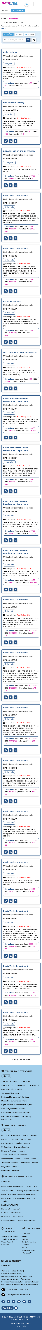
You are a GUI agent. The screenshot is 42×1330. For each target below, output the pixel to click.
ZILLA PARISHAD (7, 1190)
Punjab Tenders (23, 1143)
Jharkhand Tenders (9, 1162)
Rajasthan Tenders (9, 1139)
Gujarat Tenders (30, 1135)
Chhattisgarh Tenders (11, 1158)
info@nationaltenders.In (19, 1294)
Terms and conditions (21, 1323)
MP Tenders (26, 1139)
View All (6, 1076)
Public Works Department (12, 1186)
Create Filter (19, 10)
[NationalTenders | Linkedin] (13, 1301)
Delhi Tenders (7, 1143)
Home (3, 19)
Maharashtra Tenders (10, 1135)
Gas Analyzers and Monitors (13, 1108)
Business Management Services (15, 1097)
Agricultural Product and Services (15, 1081)
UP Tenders (6, 1147)
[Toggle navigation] (36, 4)
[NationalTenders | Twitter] (8, 1301)
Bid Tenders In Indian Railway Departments (19, 1284)
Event (24, 1236)
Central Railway (8, 1220)
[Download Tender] (10, 92)
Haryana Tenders (21, 1147)
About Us (26, 1233)
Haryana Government (10, 1209)
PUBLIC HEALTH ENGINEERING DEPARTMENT (18, 1194)
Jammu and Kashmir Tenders (14, 1155)
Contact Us (27, 1253)
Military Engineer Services (28, 1190)
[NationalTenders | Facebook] (3, 1301)
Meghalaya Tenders (10, 1166)
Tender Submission (9, 1236)
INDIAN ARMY (32, 1186)
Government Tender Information (15, 1279)
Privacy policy (21, 1326)
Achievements (28, 1250)
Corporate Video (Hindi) (11, 1273)
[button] (34, 40)
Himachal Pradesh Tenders (13, 1151)
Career (25, 1239)
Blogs (24, 1247)
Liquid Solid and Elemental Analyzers (16, 1105)
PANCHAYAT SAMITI (9, 1205)
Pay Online (7, 1308)
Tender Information (9, 1239)
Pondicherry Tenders (10, 1170)
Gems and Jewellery (10, 1093)
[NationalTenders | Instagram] (29, 1301)
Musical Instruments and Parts (14, 1101)
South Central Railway (10, 1213)
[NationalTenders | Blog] (24, 1301)
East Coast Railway (26, 1220)
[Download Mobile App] (16, 1308)
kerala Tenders (30, 1158)
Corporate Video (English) (12, 1271)
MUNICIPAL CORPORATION (12, 1216)
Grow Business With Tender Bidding (16, 1276)
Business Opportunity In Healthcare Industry (20, 1282)
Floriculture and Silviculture (27, 1085)
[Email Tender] (15, 92)
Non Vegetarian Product (11, 1089)
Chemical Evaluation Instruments (15, 1112)
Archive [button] (30, 34)
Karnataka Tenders (29, 1162)
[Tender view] (6, 92)
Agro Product (7, 1085)
